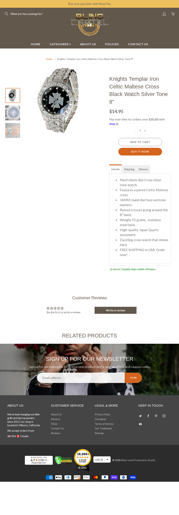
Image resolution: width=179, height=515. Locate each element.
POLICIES (112, 44)
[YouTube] (140, 424)
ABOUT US (88, 44)
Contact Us (57, 428)
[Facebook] (148, 416)
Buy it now (140, 151)
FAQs (54, 423)
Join (133, 377)
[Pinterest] (156, 416)
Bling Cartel (127, 460)
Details (115, 169)
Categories (59, 44)
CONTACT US (138, 44)
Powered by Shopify (145, 460)
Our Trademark (103, 428)
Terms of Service (104, 423)
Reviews (55, 433)
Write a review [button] (115, 310)
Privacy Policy (102, 414)
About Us (56, 414)
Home (49, 58)
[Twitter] (140, 416)
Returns (143, 169)
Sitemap (99, 433)
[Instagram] (164, 416)
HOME (35, 44)
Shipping (129, 169)
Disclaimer (100, 419)
